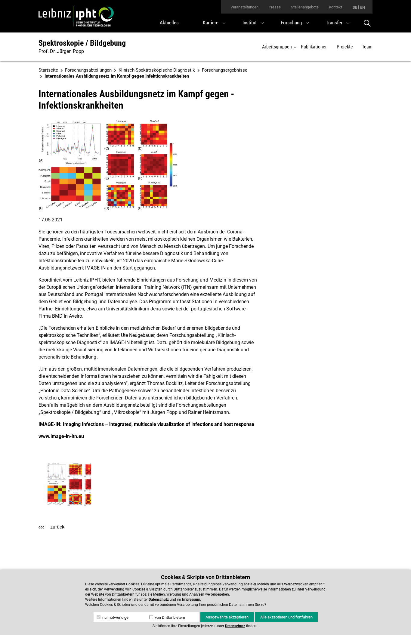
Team (367, 47)
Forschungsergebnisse (224, 70)
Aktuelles (169, 23)
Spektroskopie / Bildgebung (82, 43)
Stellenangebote (305, 7)
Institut (250, 23)
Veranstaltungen (244, 7)
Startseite (48, 70)
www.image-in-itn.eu (61, 436)
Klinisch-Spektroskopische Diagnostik (157, 70)
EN (362, 7)
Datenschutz (159, 599)
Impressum (191, 599)
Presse (275, 7)
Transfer (334, 23)
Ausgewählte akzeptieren (227, 617)
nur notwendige (114, 617)
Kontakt (335, 7)
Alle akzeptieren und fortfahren (286, 617)
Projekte (345, 47)
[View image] (69, 484)
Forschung (291, 23)
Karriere (210, 23)
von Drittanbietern (169, 617)
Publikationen (314, 47)
